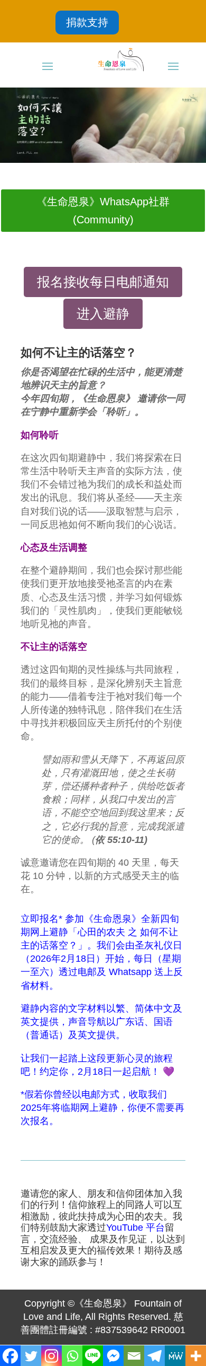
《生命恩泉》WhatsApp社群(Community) (103, 210)
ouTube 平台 (138, 1227)
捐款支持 (87, 22)
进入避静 (103, 313)
